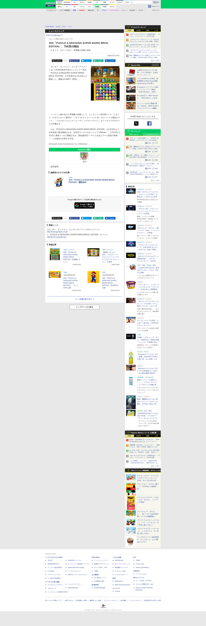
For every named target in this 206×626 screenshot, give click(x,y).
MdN (114, 578)
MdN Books (118, 581)
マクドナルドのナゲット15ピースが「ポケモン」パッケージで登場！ (148, 499)
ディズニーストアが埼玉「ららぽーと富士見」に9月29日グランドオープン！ (148, 323)
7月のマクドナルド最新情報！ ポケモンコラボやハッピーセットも (146, 471)
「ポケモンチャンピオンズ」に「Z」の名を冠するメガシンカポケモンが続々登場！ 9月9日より (144, 41)
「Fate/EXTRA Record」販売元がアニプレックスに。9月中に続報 (148, 270)
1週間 (147, 30)
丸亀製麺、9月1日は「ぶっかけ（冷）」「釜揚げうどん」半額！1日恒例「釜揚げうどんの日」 (144, 447)
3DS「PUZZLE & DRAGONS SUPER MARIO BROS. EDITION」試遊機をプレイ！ (71, 257)
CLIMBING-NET (99, 581)
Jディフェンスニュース (122, 564)
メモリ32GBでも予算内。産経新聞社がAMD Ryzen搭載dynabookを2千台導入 (147, 81)
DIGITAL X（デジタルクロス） (77, 574)
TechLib (117, 591)
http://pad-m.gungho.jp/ (56, 237)
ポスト (59, 61)
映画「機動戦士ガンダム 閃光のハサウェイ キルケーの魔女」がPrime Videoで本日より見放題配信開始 (144, 57)
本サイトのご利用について (53, 600)
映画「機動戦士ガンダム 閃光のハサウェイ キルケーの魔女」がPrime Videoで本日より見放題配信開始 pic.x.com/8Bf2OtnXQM (144, 149)
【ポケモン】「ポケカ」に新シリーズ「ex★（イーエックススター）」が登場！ (148, 230)
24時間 (138, 30)
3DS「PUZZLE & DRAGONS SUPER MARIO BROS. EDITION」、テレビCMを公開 (70, 283)
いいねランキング (152, 134)
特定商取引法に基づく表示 (152, 600)
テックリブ (116, 588)
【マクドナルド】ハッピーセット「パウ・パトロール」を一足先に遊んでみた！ (148, 522)
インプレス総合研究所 (55, 567)
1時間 (129, 30)
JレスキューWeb (120, 571)
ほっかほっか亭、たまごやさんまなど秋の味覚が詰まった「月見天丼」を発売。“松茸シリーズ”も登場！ (144, 452)
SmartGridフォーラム (75, 560)
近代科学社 (95, 585)
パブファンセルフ (141, 574)
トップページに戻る (84, 307)
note (100, 61)
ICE (134, 557)
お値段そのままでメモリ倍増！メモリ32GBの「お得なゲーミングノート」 (147, 72)
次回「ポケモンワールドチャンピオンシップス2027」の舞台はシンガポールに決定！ (148, 194)
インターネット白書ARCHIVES (58, 592)
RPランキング (134, 134)
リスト (66, 61)
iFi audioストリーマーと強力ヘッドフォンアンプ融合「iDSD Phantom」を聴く (148, 89)
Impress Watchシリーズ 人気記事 (144, 433)
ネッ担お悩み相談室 (54, 578)
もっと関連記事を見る (83, 299)
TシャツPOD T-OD (100, 567)
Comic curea (140, 564)
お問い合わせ (69, 600)
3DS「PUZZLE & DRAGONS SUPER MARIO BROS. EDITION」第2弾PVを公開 (110, 283)
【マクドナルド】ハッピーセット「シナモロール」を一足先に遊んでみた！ (148, 531)
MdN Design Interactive (122, 585)
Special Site (135, 65)
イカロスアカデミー (121, 574)
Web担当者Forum (53, 564)
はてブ (88, 61)
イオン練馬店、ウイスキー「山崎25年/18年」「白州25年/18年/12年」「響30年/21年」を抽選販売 (144, 463)
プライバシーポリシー (111, 600)
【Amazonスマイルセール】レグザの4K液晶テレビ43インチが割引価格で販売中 (147, 370)
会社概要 (123, 600)
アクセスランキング (138, 27)
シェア (76, 61)
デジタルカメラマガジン (55, 585)
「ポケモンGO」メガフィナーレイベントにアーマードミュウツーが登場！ (148, 211)
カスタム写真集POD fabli (144, 584)
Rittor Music (96, 557)
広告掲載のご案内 (81, 600)
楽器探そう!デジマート (101, 564)
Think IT (50, 560)
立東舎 (96, 571)
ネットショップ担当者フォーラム (78, 564)
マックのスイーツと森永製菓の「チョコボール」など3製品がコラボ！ (148, 539)
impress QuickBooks (142, 567)
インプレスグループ (135, 600)
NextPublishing (73, 588)
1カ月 (156, 30)
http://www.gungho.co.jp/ (57, 232)
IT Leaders (51, 571)
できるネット (52, 588)
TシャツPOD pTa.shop (143, 580)
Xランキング (135, 131)
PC (98, 10)
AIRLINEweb (119, 560)
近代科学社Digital (99, 588)
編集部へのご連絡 (95, 600)
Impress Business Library (76, 567)
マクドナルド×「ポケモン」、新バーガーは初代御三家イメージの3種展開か (148, 514)
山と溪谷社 (95, 574)
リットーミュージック (101, 560)
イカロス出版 (117, 557)
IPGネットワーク (138, 577)
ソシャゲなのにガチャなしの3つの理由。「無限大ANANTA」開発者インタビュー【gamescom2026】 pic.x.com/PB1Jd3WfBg (144, 166)
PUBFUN (136, 571)
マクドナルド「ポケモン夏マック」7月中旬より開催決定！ (148, 486)
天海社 (138, 560)
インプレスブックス (74, 584)
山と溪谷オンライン (100, 577)
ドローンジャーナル (54, 574)
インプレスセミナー (74, 571)
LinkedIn (111, 61)
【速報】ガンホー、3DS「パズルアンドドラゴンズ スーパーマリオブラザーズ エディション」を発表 (110, 257)
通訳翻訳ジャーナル (121, 567)
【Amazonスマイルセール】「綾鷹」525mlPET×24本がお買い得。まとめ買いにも (147, 356)
